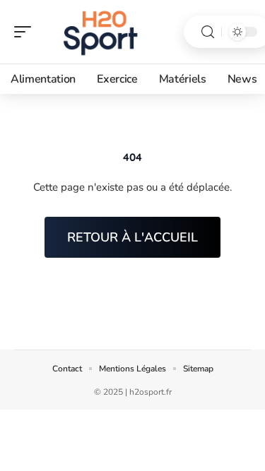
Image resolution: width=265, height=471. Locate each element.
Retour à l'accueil (132, 237)
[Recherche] (208, 32)
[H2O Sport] (101, 32)
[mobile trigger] (26, 32)
